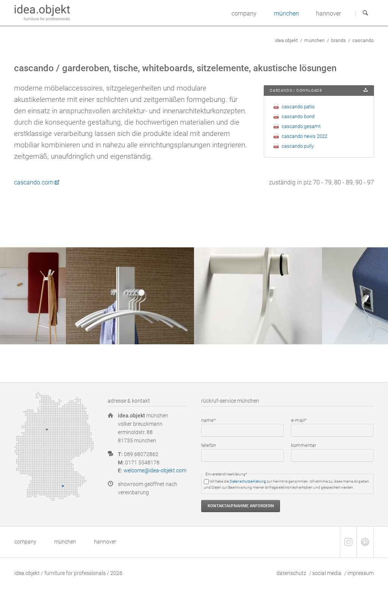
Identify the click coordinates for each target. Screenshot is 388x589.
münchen (314, 40)
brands (338, 40)
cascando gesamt (301, 126)
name (211, 420)
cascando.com (33, 182)
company (25, 542)
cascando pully (298, 146)
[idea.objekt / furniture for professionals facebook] (348, 542)
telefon (208, 445)
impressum (360, 573)
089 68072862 (141, 454)
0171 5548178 (142, 462)
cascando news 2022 (304, 136)
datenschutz (291, 573)
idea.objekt (286, 40)
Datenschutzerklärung (248, 481)
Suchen (365, 13)
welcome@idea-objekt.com (155, 470)
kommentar (303, 445)
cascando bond (298, 116)
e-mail (301, 420)
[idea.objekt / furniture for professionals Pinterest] (365, 542)
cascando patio (298, 106)
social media (326, 573)
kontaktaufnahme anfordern (241, 505)
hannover (105, 542)
